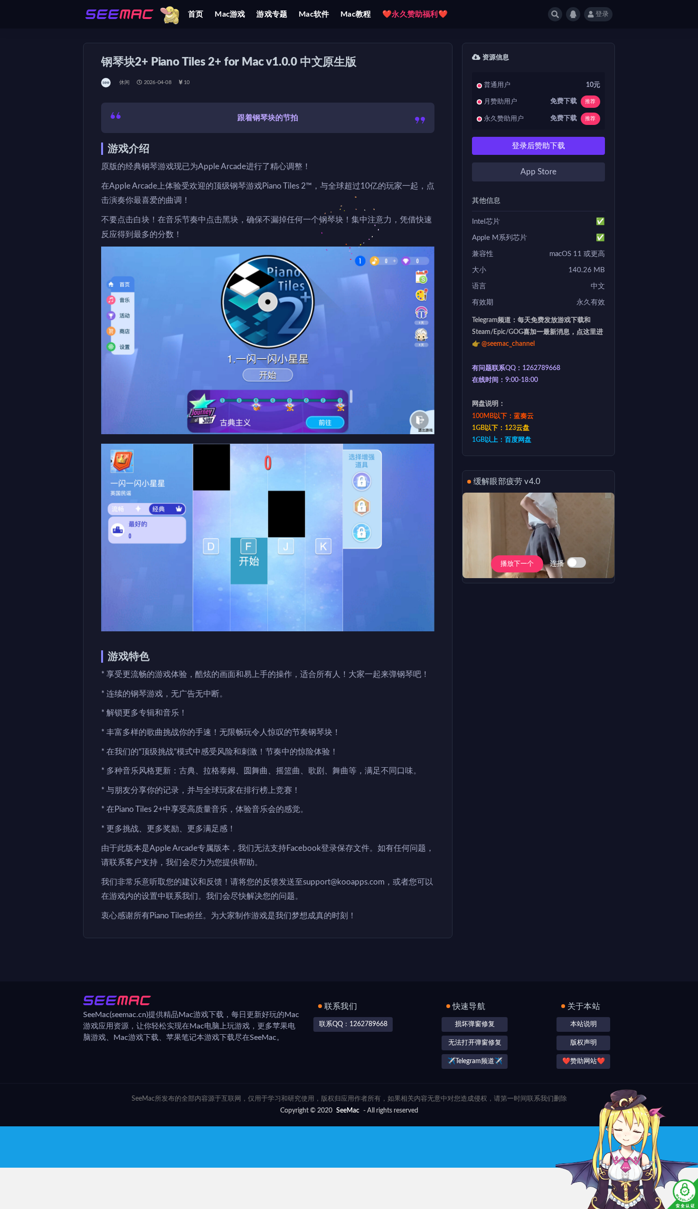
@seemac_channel (508, 344)
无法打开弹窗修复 (474, 1042)
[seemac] (106, 82)
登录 (602, 14)
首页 (195, 14)
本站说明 (583, 1024)
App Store (538, 172)
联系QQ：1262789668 (353, 1024)
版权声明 (583, 1042)
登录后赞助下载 (538, 146)
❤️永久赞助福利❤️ (415, 14)
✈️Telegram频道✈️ (474, 1061)
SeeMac (347, 1110)
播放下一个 (517, 564)
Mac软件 (314, 14)
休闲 (124, 82)
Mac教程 (355, 14)
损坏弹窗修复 (475, 1024)
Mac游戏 (230, 14)
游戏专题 (271, 14)
